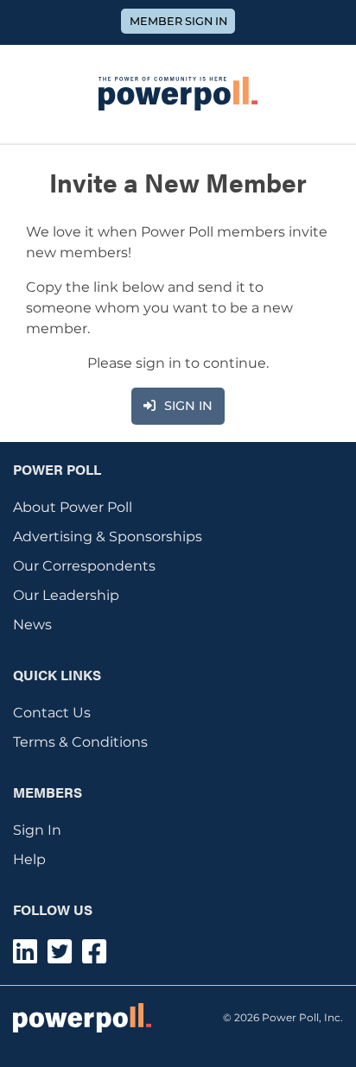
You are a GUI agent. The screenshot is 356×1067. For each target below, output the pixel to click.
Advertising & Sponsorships (107, 536)
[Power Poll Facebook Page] (94, 957)
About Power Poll (72, 507)
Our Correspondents (84, 566)
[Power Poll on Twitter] (60, 957)
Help (29, 859)
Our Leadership (66, 595)
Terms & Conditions (80, 742)
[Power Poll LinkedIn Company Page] (25, 957)
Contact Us (52, 712)
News (32, 624)
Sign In (37, 830)
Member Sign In (178, 21)
